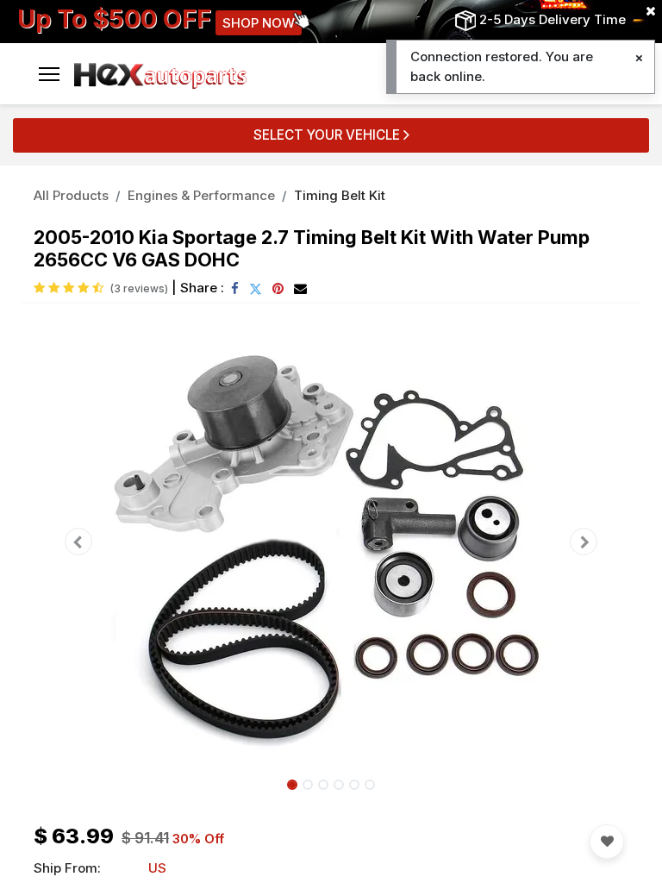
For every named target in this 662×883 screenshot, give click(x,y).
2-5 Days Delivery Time (552, 19)
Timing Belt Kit (339, 195)
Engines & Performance (201, 195)
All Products (71, 195)
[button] (78, 541)
